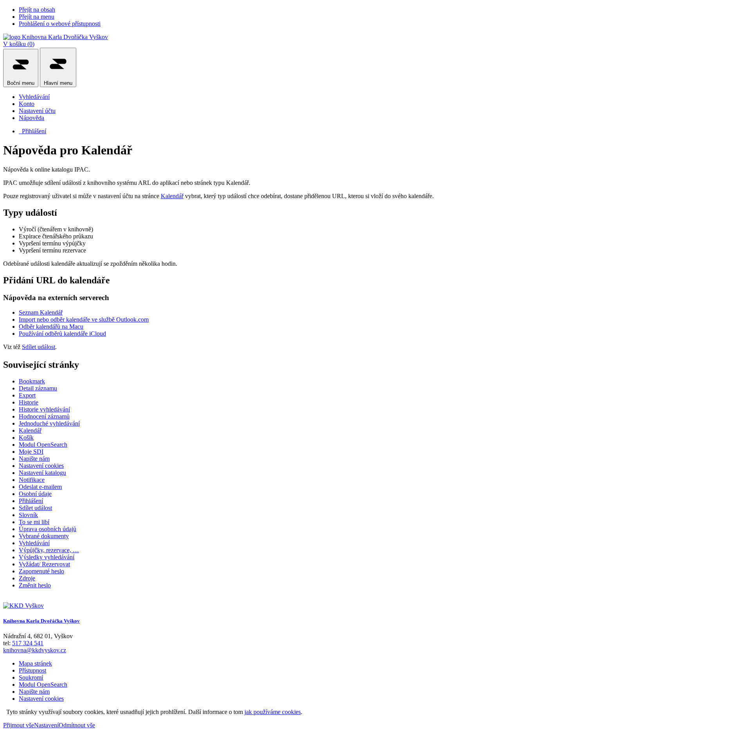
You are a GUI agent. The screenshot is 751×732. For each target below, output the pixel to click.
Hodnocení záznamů (44, 416)
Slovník (28, 515)
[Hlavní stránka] (23, 605)
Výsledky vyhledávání (46, 557)
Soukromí (31, 677)
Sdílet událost (38, 347)
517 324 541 (27, 643)
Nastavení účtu (37, 110)
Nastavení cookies (41, 465)
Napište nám (34, 458)
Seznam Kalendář (41, 312)
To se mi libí (34, 522)
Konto (26, 103)
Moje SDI (31, 451)
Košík (26, 437)
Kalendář (172, 196)
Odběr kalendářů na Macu (51, 326)
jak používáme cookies (272, 712)
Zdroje (27, 578)
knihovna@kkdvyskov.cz (34, 650)
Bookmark (32, 381)
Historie (28, 402)
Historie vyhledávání (44, 409)
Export (27, 395)
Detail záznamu (38, 388)
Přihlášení (32, 131)
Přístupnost (32, 670)
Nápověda (31, 118)
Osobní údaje (35, 493)
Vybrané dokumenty (44, 536)
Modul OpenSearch (43, 444)
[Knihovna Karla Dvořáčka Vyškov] (55, 37)
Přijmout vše (18, 725)
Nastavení (46, 725)
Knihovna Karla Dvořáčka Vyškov (41, 621)
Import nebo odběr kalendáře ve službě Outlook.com (84, 319)
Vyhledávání (34, 96)
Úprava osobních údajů (47, 529)
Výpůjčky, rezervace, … (49, 550)
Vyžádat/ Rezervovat (44, 564)
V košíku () (18, 44)
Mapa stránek (35, 663)
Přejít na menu (36, 16)
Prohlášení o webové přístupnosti (60, 23)
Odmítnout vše (77, 725)
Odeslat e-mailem (40, 486)
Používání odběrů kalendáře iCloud (62, 333)
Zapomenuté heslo (41, 571)
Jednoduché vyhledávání (49, 423)
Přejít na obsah (37, 9)
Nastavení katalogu (42, 472)
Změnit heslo (35, 585)
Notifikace (32, 479)
